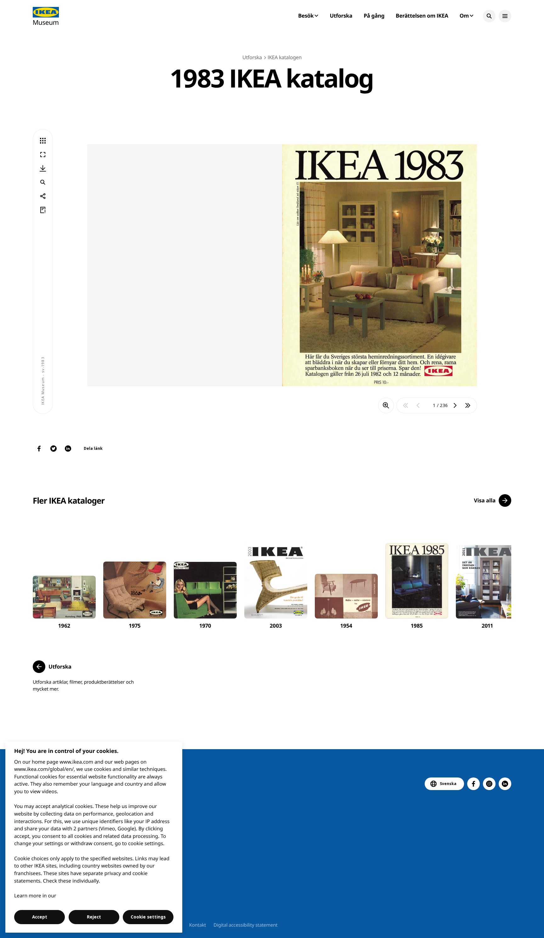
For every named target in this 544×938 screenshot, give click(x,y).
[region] (94, 837)
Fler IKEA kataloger (69, 500)
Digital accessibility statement (245, 925)
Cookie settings (148, 917)
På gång (374, 15)
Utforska (341, 15)
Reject (94, 917)
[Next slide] (499, 576)
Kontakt (197, 925)
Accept (39, 917)
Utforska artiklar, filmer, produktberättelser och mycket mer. (83, 685)
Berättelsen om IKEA (422, 15)
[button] (489, 16)
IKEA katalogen (285, 57)
